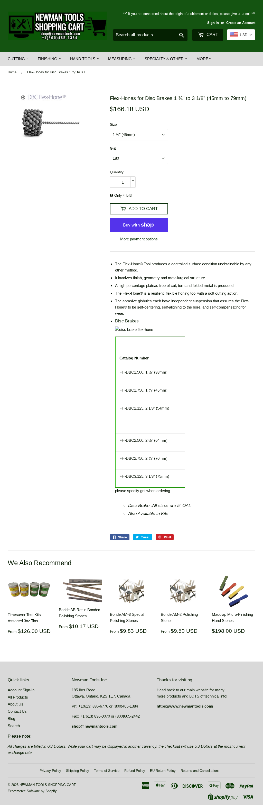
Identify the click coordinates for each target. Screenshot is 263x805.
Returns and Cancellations (200, 771)
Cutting (17, 59)
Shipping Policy (77, 771)
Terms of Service (106, 771)
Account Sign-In (21, 690)
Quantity (117, 172)
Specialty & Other (165, 59)
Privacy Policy (50, 771)
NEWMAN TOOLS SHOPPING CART (48, 785)
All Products (18, 697)
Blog (11, 718)
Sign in (213, 23)
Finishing (48, 59)
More (202, 59)
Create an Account (240, 23)
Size (113, 124)
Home (12, 72)
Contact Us (17, 711)
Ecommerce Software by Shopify (32, 791)
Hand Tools (83, 59)
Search (14, 725)
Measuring (120, 59)
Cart (211, 34)
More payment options (139, 239)
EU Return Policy (163, 771)
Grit (113, 148)
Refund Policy (134, 771)
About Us (15, 704)
